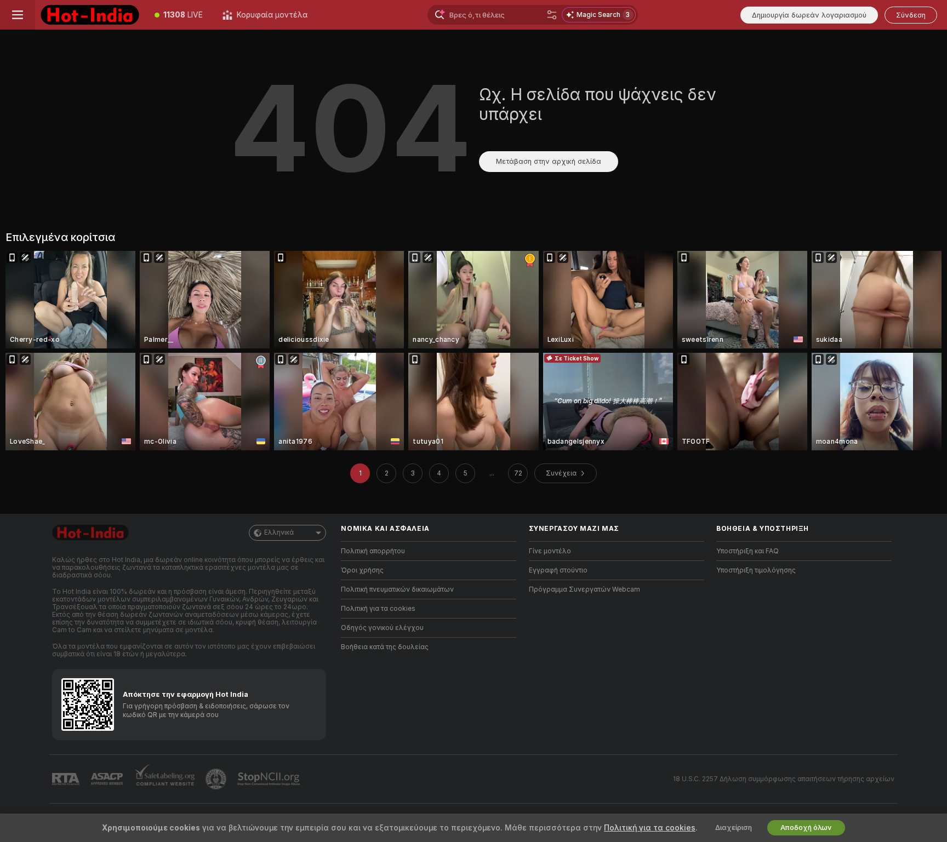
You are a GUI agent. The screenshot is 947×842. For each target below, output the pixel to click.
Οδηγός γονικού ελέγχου (382, 628)
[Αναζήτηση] (552, 14)
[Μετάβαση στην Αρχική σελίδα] (90, 15)
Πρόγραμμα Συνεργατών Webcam (584, 589)
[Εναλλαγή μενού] (17, 15)
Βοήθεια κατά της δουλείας (385, 647)
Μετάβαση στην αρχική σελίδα (548, 161)
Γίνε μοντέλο (550, 551)
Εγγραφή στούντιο (558, 570)
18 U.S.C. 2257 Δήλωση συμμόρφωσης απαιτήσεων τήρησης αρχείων (783, 779)
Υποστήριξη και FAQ (747, 551)
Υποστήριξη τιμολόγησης (756, 570)
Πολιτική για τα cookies (378, 608)
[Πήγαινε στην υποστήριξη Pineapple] (217, 779)
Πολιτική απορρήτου (373, 551)
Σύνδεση (911, 15)
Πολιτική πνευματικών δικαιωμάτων (397, 589)
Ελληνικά (279, 532)
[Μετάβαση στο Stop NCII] (269, 779)
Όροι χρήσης (362, 570)
